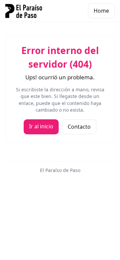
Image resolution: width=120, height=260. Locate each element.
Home (101, 10)
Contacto (79, 126)
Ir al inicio (41, 126)
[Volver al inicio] (23, 11)
